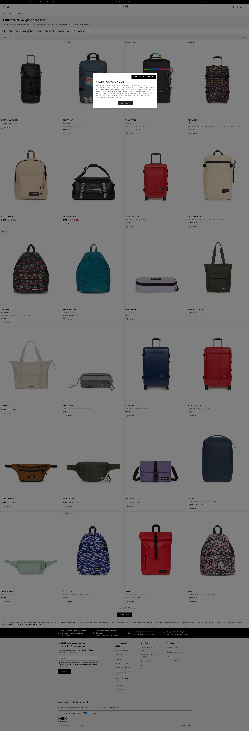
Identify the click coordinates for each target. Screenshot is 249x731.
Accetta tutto (125, 103)
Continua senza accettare (143, 76)
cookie (102, 89)
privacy (151, 87)
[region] (125, 90)
